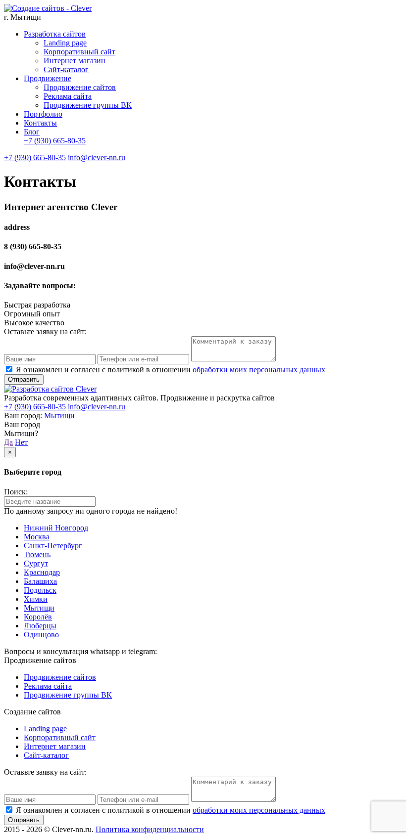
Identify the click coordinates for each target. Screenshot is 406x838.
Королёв (38, 617)
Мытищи (59, 415)
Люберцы (40, 625)
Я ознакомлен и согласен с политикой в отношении (170, 369)
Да (8, 442)
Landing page (65, 43)
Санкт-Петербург (53, 545)
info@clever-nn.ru (96, 157)
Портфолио (43, 114)
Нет (21, 442)
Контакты (40, 123)
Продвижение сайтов (80, 87)
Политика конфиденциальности (150, 829)
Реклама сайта (68, 96)
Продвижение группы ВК (88, 105)
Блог (32, 132)
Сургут (36, 563)
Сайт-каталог (66, 69)
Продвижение (47, 78)
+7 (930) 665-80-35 (55, 140)
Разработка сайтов (55, 34)
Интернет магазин (74, 60)
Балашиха (40, 581)
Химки (36, 599)
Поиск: (16, 491)
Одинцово (41, 634)
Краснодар (42, 572)
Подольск (40, 590)
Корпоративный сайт (79, 51)
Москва (37, 536)
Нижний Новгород (56, 528)
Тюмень (37, 554)
